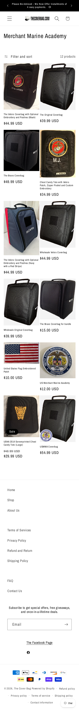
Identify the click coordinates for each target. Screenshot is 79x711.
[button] (9, 18)
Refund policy (67, 688)
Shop (10, 500)
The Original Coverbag (51, 114)
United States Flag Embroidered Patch (20, 370)
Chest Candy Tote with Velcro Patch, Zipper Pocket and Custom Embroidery (56, 185)
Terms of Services (19, 530)
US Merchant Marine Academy (55, 382)
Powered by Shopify (43, 688)
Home (11, 490)
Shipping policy (64, 695)
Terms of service (40, 695)
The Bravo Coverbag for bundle (55, 324)
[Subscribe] (66, 624)
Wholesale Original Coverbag (18, 329)
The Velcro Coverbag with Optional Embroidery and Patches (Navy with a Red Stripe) (21, 263)
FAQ (10, 580)
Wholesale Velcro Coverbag (53, 252)
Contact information (41, 702)
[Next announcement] (71, 5)
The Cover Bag (22, 688)
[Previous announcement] (8, 5)
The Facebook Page (39, 642)
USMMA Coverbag (49, 446)
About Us (13, 510)
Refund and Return (19, 550)
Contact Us (14, 591)
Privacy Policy (16, 540)
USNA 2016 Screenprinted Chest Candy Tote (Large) (20, 443)
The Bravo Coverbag (14, 175)
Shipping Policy (17, 560)
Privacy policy (19, 695)
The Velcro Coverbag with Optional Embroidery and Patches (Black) (21, 116)
